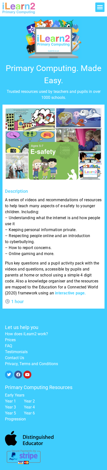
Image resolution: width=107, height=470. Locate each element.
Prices (10, 339)
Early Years (14, 395)
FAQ (8, 345)
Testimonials (16, 351)
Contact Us (14, 357)
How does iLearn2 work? (26, 334)
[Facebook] (18, 375)
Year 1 (10, 401)
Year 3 (10, 407)
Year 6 (29, 413)
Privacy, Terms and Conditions (31, 363)
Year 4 (29, 407)
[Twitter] (9, 375)
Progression (15, 419)
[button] (100, 7)
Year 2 (29, 401)
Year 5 (10, 413)
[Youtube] (27, 375)
